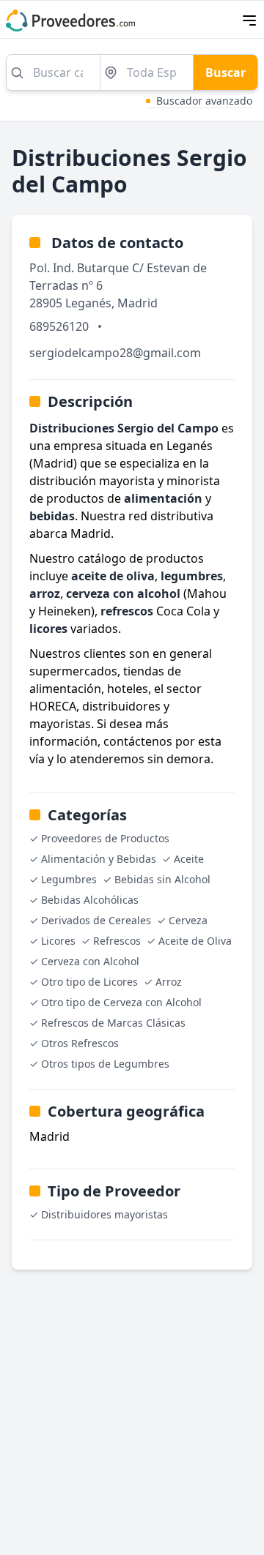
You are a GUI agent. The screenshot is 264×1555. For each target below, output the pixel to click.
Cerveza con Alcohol (90, 961)
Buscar (225, 72)
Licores (58, 941)
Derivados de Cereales (96, 920)
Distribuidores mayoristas (104, 1214)
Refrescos (117, 941)
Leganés (88, 303)
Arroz (168, 982)
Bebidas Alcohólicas (90, 900)
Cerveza (188, 920)
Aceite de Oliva (195, 941)
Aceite (189, 859)
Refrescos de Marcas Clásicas (113, 1023)
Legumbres (69, 879)
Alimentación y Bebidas (98, 859)
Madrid (137, 303)
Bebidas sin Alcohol (162, 879)
